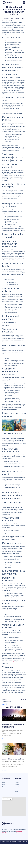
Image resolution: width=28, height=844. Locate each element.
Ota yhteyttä (5, 789)
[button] (24, 2)
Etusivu (3, 782)
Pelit (16, 789)
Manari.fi (12, 661)
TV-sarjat (17, 786)
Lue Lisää (4, 738)
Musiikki (17, 784)
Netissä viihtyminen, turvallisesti (13, 759)
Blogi (3, 786)
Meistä (3, 784)
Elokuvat (17, 782)
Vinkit (16, 791)
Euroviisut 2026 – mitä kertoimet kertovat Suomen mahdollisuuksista (13, 726)
